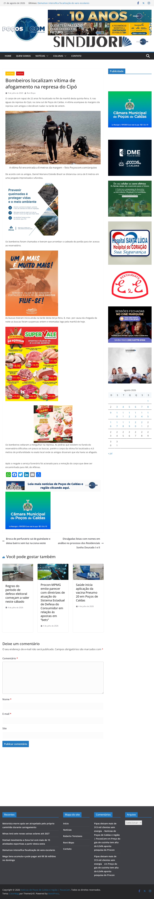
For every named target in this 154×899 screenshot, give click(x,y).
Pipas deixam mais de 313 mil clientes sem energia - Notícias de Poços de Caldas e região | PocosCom (107, 831)
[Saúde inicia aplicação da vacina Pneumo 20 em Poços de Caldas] (88, 566)
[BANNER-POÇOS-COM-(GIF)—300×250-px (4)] (28, 493)
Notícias (40, 55)
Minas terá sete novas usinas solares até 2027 (25, 833)
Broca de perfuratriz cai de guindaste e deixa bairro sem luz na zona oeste (28, 541)
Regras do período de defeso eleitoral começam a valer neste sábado (17, 594)
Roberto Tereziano (72, 836)
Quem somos (23, 55)
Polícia (20, 73)
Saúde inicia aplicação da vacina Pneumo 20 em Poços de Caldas (87, 592)
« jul (110, 453)
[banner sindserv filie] (31, 252)
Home (8, 55)
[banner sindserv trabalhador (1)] (53, 482)
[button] (46, 56)
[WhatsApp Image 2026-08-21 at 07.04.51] (31, 329)
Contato (76, 55)
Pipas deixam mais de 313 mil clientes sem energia (105, 860)
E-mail (6, 714)
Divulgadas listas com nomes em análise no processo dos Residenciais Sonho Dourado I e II (79, 543)
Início (66, 823)
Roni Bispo (31, 93)
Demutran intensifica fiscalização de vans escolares (63, 3)
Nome (6, 699)
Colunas (58, 55)
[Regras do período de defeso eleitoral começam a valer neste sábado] (17, 566)
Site (4, 728)
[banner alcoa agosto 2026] (31, 185)
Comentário (10, 658)
